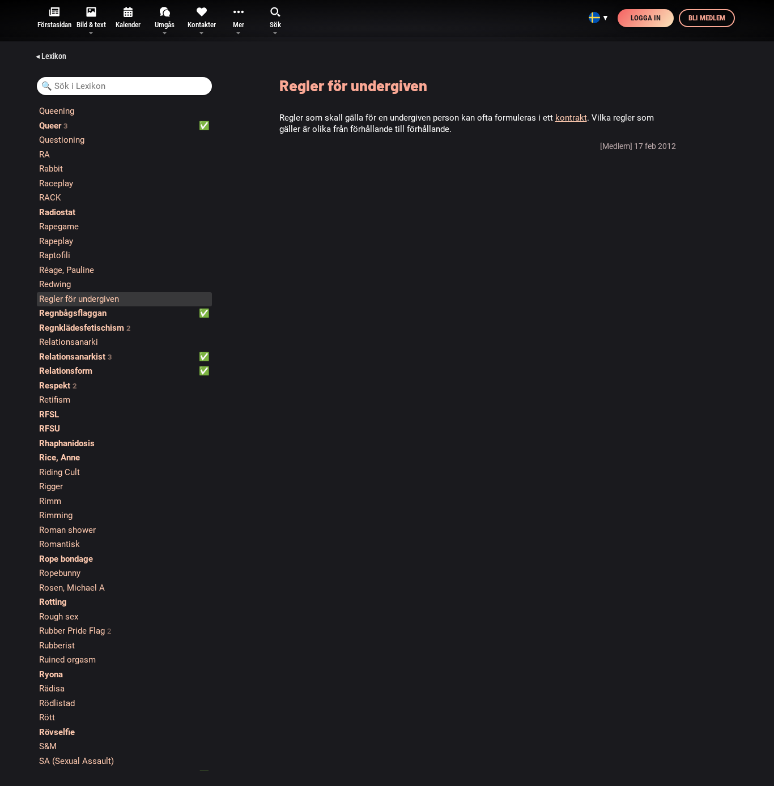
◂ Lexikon (51, 56)
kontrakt (571, 118)
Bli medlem (706, 18)
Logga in (646, 18)
